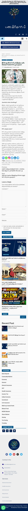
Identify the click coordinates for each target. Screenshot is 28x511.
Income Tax (5, 394)
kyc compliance (17, 160)
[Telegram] (18, 158)
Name (4, 209)
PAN (6, 162)
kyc (12, 160)
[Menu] (14, 39)
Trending (4, 423)
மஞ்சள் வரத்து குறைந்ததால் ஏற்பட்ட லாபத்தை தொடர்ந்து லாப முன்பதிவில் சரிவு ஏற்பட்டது (13, 168)
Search (5, 314)
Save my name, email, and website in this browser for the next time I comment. (13, 228)
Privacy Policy (19, 506)
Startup (4, 417)
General (4, 60)
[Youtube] (22, 34)
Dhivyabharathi (8, 67)
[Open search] (26, 38)
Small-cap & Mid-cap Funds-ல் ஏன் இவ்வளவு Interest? (14, 247)
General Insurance (7, 385)
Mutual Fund (9, 60)
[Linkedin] (15, 158)
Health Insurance (6, 391)
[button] (3, 507)
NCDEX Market (6, 411)
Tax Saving (5, 420)
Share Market (5, 414)
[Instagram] (26, 34)
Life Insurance (6, 402)
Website (4, 220)
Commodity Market (7, 376)
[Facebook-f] (15, 34)
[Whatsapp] (6, 158)
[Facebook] (3, 158)
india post (8, 160)
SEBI (9, 162)
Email (4, 215)
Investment (15, 278)
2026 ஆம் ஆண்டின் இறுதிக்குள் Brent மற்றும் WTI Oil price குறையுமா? (13, 175)
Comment (5, 189)
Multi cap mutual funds (8, 405)
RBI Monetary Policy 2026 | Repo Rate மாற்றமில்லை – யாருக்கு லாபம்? (14, 296)
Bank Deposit (5, 373)
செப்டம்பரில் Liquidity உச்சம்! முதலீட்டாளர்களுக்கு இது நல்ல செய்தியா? (14, 272)
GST (3, 388)
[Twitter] (19, 34)
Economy (5, 278)
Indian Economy (16, 303)
